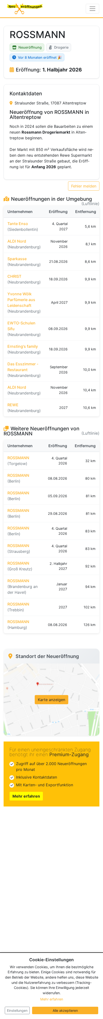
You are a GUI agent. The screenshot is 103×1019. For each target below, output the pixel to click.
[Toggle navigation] (92, 8)
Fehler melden (83, 186)
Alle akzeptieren (65, 1010)
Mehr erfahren (26, 796)
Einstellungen (17, 1010)
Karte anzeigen (51, 699)
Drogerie (61, 47)
